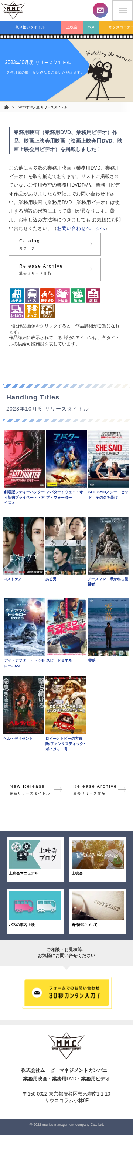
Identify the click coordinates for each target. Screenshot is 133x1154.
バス (91, 27)
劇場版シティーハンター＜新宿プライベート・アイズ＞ (24, 497)
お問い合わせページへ (81, 228)
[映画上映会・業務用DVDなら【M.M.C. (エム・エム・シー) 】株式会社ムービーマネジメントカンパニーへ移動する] (6, 107)
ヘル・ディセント (18, 738)
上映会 (72, 27)
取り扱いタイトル (30, 27)
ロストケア (12, 579)
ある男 (51, 579)
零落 (92, 660)
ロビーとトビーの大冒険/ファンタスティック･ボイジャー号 (65, 743)
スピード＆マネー (61, 660)
